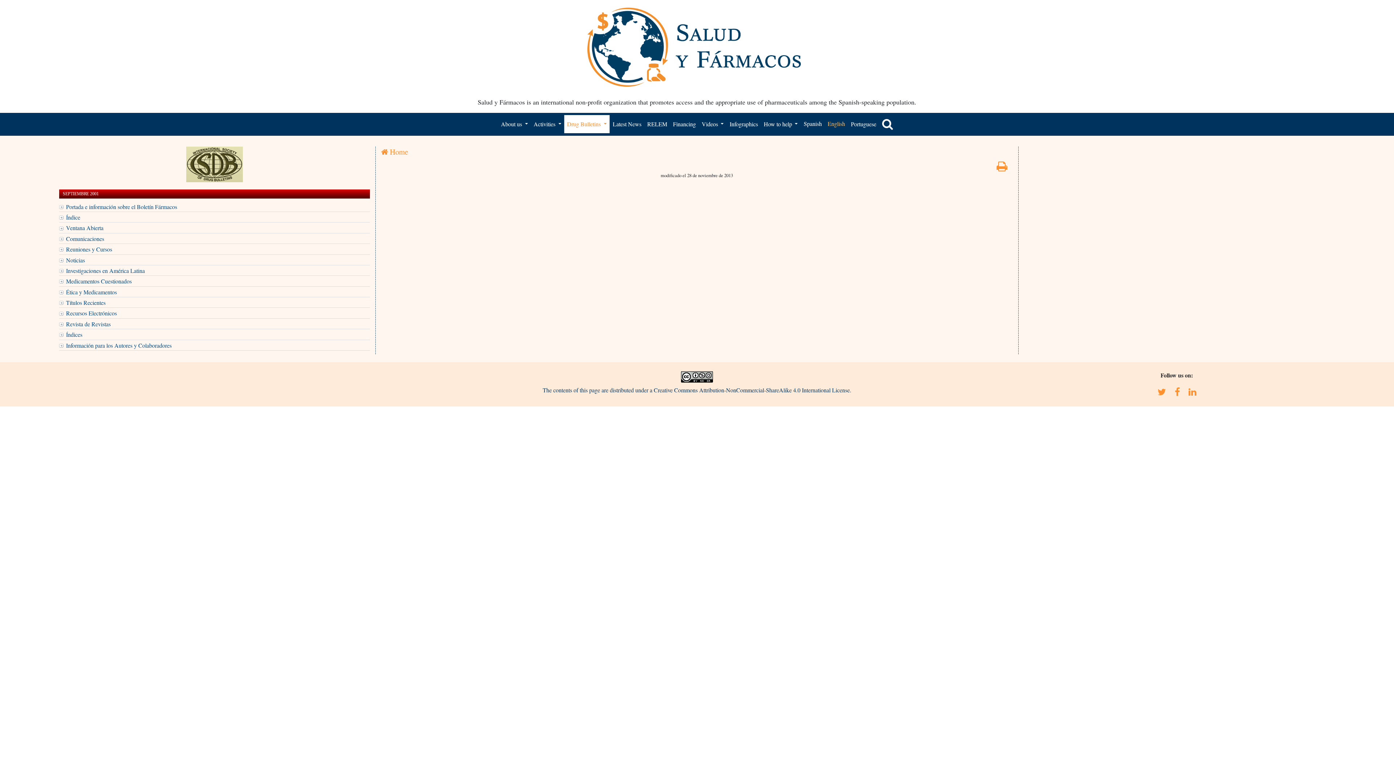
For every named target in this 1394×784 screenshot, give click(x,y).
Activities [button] (545, 124)
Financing (684, 124)
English (836, 123)
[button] (887, 124)
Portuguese (863, 124)
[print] (1001, 168)
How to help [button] (779, 124)
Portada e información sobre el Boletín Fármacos (121, 207)
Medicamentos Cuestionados (99, 281)
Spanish (813, 123)
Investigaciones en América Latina (105, 270)
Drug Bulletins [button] (584, 124)
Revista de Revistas (88, 324)
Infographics (744, 124)
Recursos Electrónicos (91, 313)
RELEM (657, 124)
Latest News (627, 124)
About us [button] (512, 124)
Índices (74, 334)
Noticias (75, 260)
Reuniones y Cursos (89, 249)
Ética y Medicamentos (91, 292)
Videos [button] (711, 124)
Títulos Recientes (86, 302)
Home (398, 152)
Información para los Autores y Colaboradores (119, 345)
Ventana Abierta (84, 228)
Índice (73, 217)
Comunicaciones (85, 238)
